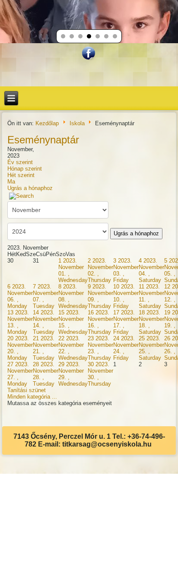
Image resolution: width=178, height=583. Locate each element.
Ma (11, 181)
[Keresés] (21, 196)
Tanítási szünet (26, 390)
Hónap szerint (24, 168)
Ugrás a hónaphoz (30, 188)
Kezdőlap (47, 123)
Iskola (77, 123)
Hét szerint (21, 175)
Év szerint (20, 162)
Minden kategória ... (32, 396)
